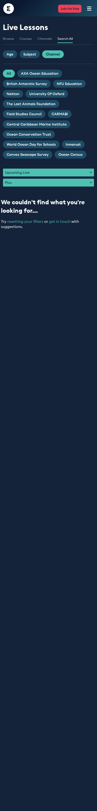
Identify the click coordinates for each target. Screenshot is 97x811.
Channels (44, 39)
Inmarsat (73, 144)
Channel (53, 54)
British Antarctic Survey (27, 84)
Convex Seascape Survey (27, 154)
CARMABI (60, 114)
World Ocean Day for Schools (31, 144)
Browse (8, 39)
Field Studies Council (24, 114)
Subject (29, 54)
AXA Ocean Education (39, 73)
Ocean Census (70, 154)
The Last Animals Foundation (31, 104)
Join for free (70, 9)
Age (10, 54)
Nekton (13, 94)
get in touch (59, 221)
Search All (65, 39)
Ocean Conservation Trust (29, 134)
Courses (26, 39)
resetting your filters (25, 221)
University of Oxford (46, 94)
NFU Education (69, 84)
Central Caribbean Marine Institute (37, 124)
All (9, 73)
